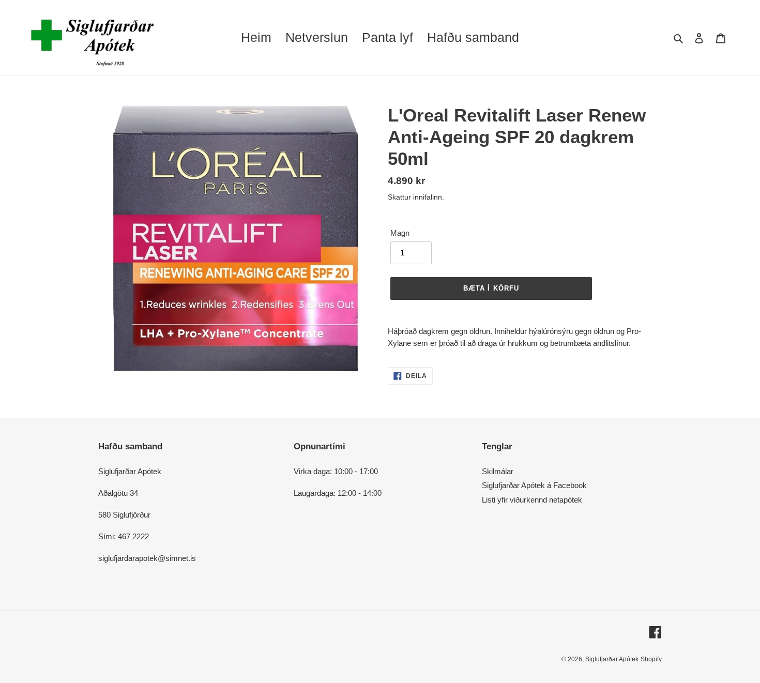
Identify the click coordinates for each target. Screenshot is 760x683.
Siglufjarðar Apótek (612, 659)
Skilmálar (497, 471)
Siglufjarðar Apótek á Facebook (534, 485)
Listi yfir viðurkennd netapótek (532, 499)
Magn (399, 233)
